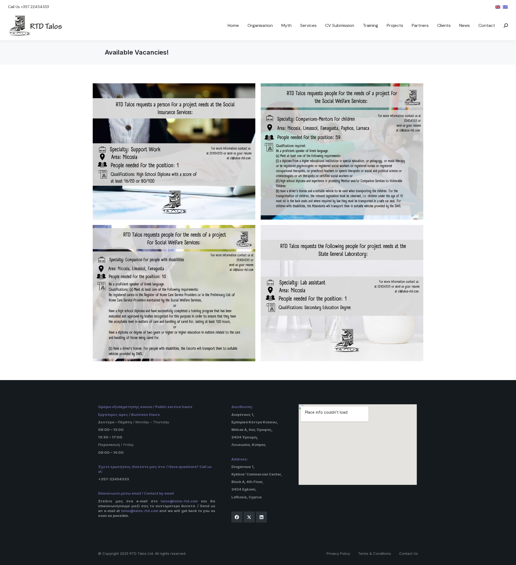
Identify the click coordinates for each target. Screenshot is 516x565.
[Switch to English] (497, 6)
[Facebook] (237, 517)
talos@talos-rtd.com (179, 501)
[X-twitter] (249, 517)
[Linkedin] (261, 517)
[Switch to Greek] (505, 6)
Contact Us (408, 553)
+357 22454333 (35, 6)
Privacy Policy (338, 553)
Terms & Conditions (374, 553)
